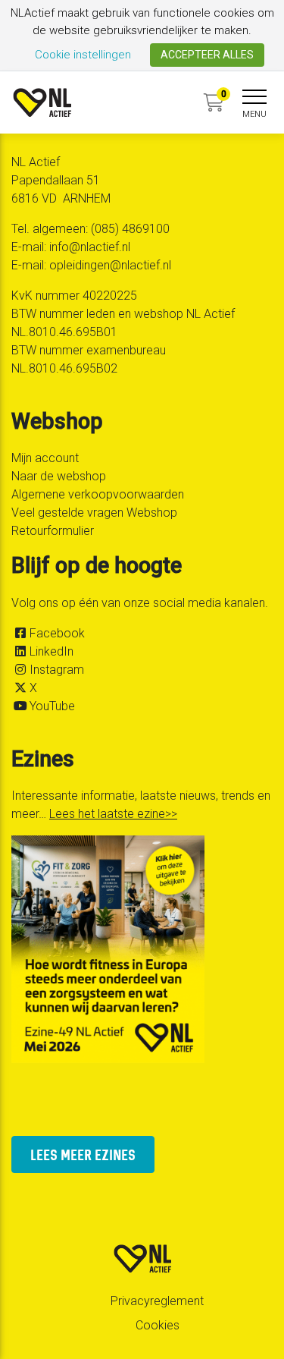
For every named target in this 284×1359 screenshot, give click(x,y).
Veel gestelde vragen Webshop (94, 512)
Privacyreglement (157, 1301)
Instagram (57, 669)
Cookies (157, 1325)
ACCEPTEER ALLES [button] (207, 55)
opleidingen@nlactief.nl (110, 265)
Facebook (57, 633)
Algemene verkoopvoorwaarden (97, 494)
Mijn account (45, 458)
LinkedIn (51, 651)
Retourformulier (52, 531)
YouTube (52, 706)
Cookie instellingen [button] (83, 54)
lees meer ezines (83, 1154)
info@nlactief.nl (89, 247)
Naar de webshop (58, 476)
